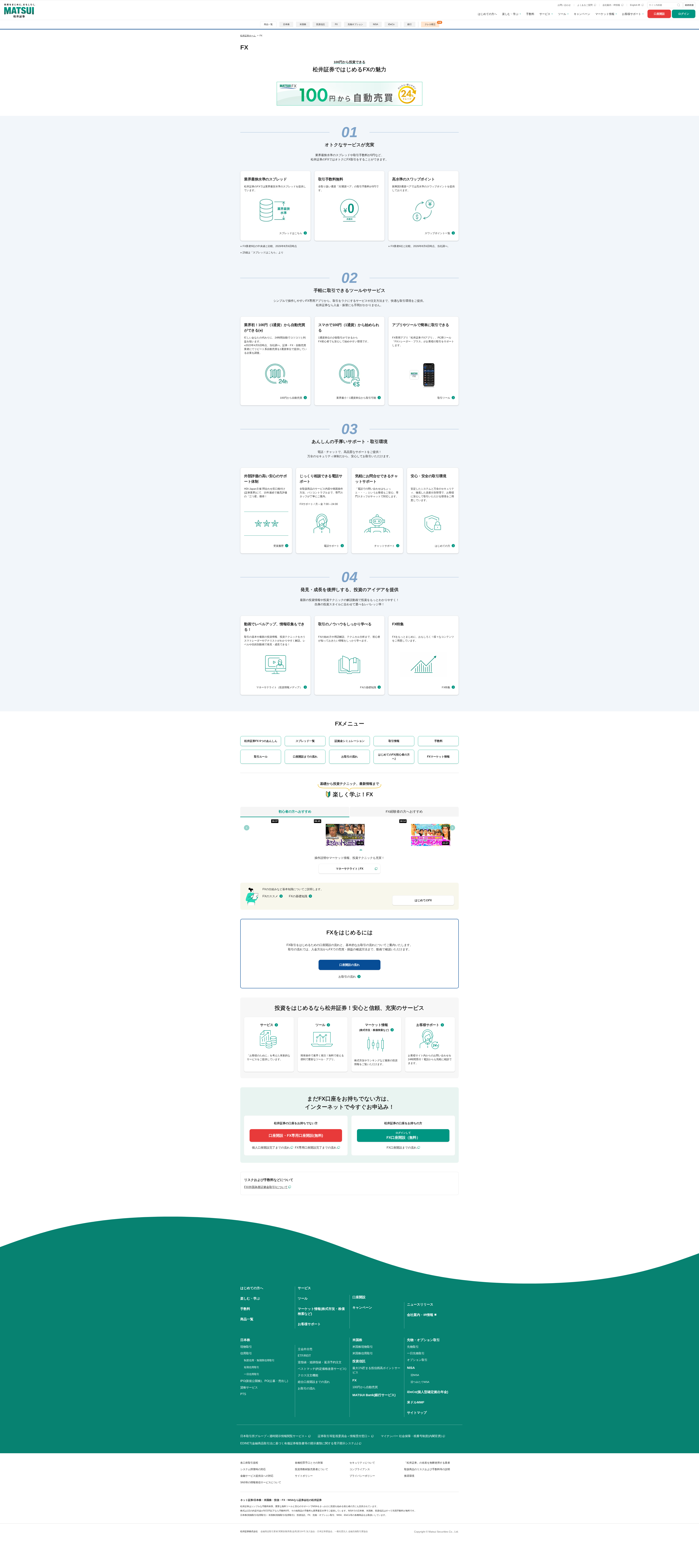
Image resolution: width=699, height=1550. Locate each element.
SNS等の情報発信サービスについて (260, 1482)
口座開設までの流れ (305, 756)
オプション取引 (417, 1359)
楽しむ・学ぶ (510, 13)
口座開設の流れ (349, 964)
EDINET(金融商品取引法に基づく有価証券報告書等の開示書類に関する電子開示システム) (299, 1443)
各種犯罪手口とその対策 (309, 1462)
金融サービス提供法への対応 (256, 1475)
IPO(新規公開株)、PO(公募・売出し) (264, 1380)
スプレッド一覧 (305, 740)
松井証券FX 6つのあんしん (260, 740)
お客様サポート (631, 13)
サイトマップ (417, 1412)
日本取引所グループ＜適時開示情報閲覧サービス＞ (273, 1436)
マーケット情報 (604, 13)
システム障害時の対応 (253, 1469)
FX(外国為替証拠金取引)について (266, 1187)
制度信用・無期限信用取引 (259, 1360)
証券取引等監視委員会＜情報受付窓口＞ (344, 1436)
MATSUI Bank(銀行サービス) (374, 1395)
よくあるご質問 (585, 5)
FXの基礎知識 (298, 896)
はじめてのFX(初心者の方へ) (394, 756)
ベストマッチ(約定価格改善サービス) (322, 1368)
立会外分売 (305, 1349)
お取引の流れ (349, 756)
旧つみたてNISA (420, 1381)
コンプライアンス (360, 1469)
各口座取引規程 (249, 1462)
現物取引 (246, 1346)
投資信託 (320, 24)
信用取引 (246, 1353)
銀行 (409, 24)
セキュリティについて (362, 1462)
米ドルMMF (415, 1402)
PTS (243, 1394)
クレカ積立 (430, 24)
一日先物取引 (415, 1353)
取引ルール (261, 756)
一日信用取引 (251, 1374)
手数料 (530, 13)
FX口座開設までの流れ (402, 1147)
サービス (544, 13)
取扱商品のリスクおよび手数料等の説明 (427, 1469)
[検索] (679, 5)
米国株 (303, 24)
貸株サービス (249, 1387)
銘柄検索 (689, 5)
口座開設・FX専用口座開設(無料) (296, 1135)
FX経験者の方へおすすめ (404, 811)
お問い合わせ (564, 5)
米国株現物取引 (362, 1346)
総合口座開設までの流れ (314, 1381)
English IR (635, 5)
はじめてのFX (423, 900)
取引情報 (393, 740)
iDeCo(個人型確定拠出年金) (427, 1392)
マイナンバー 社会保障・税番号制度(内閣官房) (411, 1436)
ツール (562, 13)
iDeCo (391, 24)
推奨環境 (409, 1475)
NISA (375, 24)
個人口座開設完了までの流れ (271, 1147)
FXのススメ (270, 896)
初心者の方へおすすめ (295, 811)
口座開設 (659, 13)
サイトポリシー (304, 1475)
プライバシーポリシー (362, 1475)
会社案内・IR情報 (612, 5)
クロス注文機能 (308, 1375)
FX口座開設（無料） (403, 1135)
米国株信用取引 (362, 1353)
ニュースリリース (420, 1304)
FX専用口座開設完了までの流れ (316, 1147)
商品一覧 (268, 24)
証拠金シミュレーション (350, 740)
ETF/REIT (304, 1355)
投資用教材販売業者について (311, 1469)
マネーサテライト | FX (349, 868)
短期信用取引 (251, 1367)
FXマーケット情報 (438, 756)
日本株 (286, 24)
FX (336, 24)
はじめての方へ (487, 13)
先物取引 (413, 1346)
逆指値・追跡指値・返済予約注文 (319, 1362)
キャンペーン (582, 13)
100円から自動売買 (365, 1387)
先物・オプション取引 (423, 1340)
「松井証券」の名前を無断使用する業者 (427, 1462)
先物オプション (355, 24)
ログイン (683, 13)
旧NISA (415, 1375)
